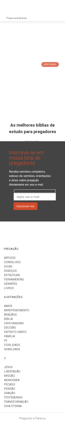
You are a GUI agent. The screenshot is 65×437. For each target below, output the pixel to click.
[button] (58, 8)
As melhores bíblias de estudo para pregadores (32, 128)
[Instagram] (56, 428)
